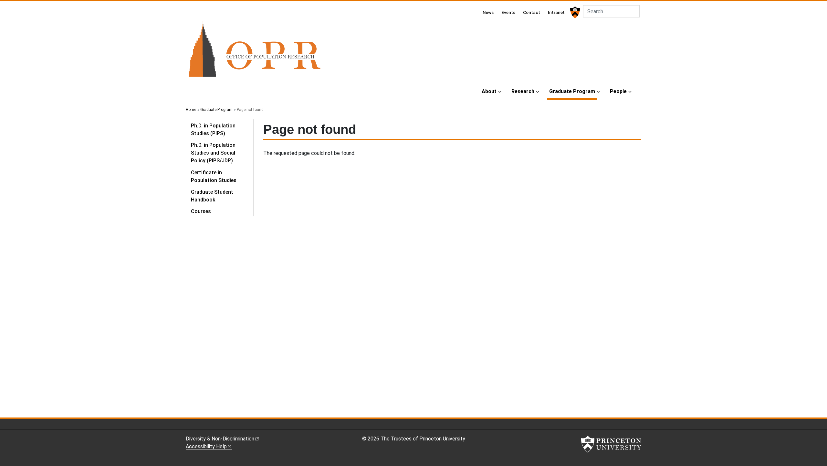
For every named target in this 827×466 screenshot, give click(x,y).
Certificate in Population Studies (213, 176)
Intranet (556, 12)
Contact (531, 12)
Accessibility (206, 446)
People (618, 91)
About (489, 91)
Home (191, 109)
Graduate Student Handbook (212, 196)
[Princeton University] (574, 12)
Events (508, 12)
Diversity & (220, 439)
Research (522, 91)
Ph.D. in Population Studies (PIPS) (213, 129)
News (488, 12)
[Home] (254, 51)
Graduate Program (573, 91)
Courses (201, 211)
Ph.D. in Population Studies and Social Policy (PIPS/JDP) (213, 153)
